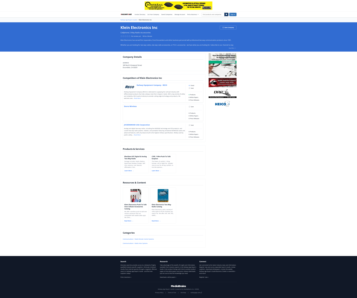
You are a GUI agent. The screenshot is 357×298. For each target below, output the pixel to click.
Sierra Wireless (130, 106)
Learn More (128, 171)
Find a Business (192, 14)
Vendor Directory (140, 14)
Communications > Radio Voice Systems (135, 243)
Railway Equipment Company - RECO (152, 85)
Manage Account (180, 14)
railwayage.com (195, 292)
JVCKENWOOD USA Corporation (137, 125)
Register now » (203, 277)
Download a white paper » (168, 277)
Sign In (233, 14)
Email (192, 85)
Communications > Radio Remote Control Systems (138, 239)
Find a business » (125, 277)
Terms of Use (172, 292)
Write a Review (147, 36)
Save (192, 88)
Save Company (229, 27)
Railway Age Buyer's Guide (128, 20)
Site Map (183, 292)
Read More (137, 98)
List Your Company (153, 14)
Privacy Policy (159, 292)
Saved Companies (166, 14)
